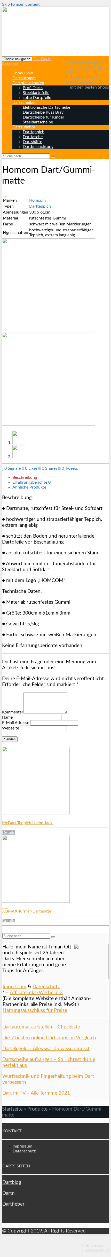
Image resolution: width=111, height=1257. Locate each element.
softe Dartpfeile (37, 98)
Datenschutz (46, 986)
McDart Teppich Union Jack (27, 823)
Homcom (37, 200)
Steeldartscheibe (38, 122)
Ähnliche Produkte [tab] (29, 487)
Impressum (14, 986)
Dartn (8, 1193)
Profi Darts (33, 88)
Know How (22, 73)
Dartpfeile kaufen (28, 83)
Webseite (10, 728)
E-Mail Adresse (15, 723)
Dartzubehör (23, 127)
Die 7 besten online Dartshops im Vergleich (49, 1037)
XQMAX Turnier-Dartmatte (27, 911)
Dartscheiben (24, 102)
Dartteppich (33, 132)
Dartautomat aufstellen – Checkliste (41, 1027)
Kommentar (12, 712)
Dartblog (11, 1182)
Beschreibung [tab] (24, 477)
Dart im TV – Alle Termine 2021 (36, 1093)
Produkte (37, 1109)
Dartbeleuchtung (38, 147)
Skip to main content (21, 4)
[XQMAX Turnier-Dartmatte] (36, 901)
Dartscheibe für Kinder (43, 117)
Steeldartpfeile (36, 93)
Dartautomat (24, 78)
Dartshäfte (32, 142)
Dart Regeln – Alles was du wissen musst (46, 1048)
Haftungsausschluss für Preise (35, 1010)
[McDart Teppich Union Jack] (36, 813)
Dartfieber (13, 1204)
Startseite (12, 1109)
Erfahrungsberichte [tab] (31, 482)
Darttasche (33, 137)
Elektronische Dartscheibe (46, 107)
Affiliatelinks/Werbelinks (36, 992)
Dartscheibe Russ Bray (43, 112)
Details (8, 832)
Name (7, 717)
